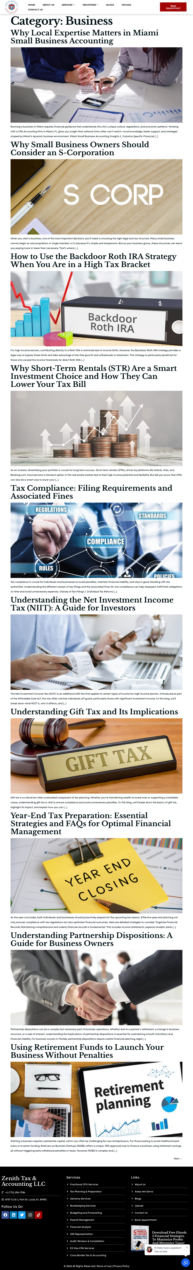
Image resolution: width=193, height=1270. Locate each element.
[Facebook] (5, 1215)
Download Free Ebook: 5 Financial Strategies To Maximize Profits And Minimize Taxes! (169, 1238)
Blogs (110, 4)
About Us (48, 4)
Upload (126, 4)
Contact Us (35, 9)
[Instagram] (30, 1215)
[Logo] (38, 1215)
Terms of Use (103, 1266)
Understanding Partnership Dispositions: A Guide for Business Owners (91, 939)
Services (67, 4)
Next (178, 1158)
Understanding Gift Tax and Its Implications (94, 711)
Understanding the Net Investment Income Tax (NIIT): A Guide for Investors (92, 603)
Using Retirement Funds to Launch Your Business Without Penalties (87, 1051)
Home (31, 4)
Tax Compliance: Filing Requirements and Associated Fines (91, 492)
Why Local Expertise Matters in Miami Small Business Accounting (84, 36)
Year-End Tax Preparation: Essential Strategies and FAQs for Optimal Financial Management (91, 823)
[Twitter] (22, 1215)
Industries (89, 4)
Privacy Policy (121, 1266)
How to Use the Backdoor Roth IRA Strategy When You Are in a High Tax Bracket (93, 260)
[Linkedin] (13, 1215)
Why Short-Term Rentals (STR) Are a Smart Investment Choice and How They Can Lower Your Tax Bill (94, 376)
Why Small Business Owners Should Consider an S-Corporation (80, 148)
